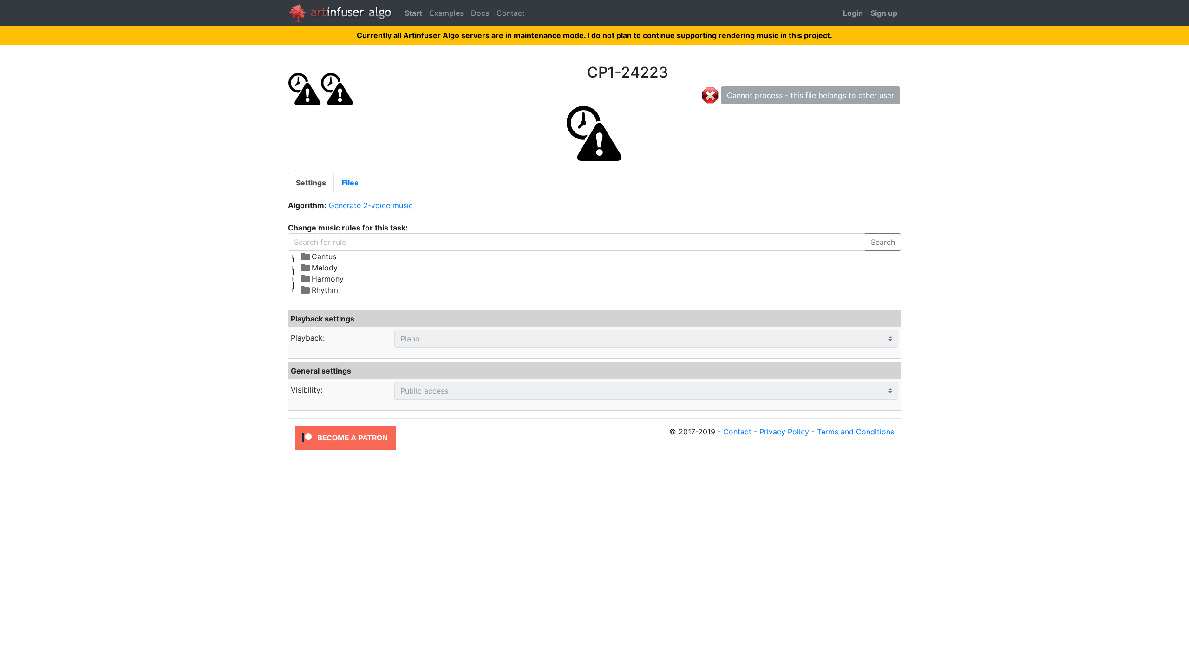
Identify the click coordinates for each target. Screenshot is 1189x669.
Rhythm (325, 290)
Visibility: (306, 389)
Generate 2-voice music (371, 205)
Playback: (308, 337)
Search (883, 242)
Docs (480, 13)
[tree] (516, 273)
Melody (325, 267)
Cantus (324, 256)
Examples (447, 13)
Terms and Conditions (855, 431)
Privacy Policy (784, 431)
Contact (511, 13)
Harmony (328, 278)
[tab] (311, 182)
